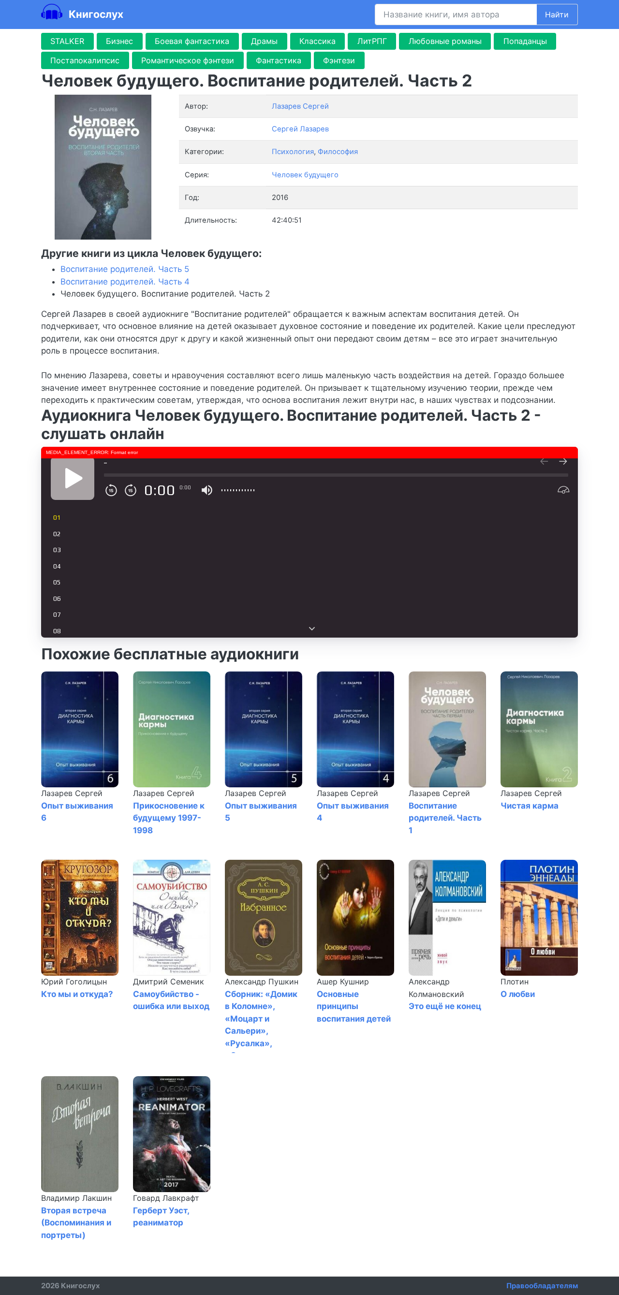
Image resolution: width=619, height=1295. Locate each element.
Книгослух (94, 14)
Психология (293, 151)
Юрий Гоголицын (74, 981)
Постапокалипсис (84, 60)
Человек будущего (305, 175)
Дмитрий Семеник (168, 981)
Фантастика (278, 60)
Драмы (264, 41)
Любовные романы (445, 41)
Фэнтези (339, 60)
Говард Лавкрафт (166, 1198)
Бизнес (119, 41)
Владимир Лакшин (76, 1198)
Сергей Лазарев (300, 129)
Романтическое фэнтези (187, 60)
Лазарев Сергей (72, 793)
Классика (317, 41)
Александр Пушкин (261, 981)
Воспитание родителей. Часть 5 (124, 269)
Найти (557, 14)
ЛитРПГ (372, 41)
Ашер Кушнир (343, 981)
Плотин (515, 981)
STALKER (67, 41)
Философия (338, 151)
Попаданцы (525, 41)
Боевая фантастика (192, 41)
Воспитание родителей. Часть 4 (125, 281)
